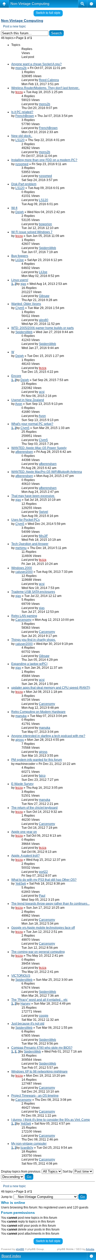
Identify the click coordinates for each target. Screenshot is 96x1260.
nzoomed (21, 164)
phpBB (20, 1249)
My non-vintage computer (29, 1143)
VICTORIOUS (20, 975)
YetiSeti (20, 883)
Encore (16, 376)
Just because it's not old (27, 1023)
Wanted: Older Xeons (26, 304)
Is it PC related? (22, 112)
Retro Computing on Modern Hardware (38, 712)
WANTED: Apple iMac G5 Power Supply (39, 448)
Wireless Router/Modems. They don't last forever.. (45, 88)
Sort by (68, 1171)
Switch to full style (48, 13)
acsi (42, 392)
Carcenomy (23, 620)
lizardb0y (26, 1147)
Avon (18, 404)
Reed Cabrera (49, 80)
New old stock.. (21, 136)
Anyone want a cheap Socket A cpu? (36, 64)
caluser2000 (24, 572)
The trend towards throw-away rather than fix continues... (50, 903)
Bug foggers (19, 256)
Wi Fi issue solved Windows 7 (31, 232)
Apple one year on (24, 832)
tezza (19, 92)
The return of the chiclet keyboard (34, 807)
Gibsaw (44, 296)
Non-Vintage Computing (29, 4)
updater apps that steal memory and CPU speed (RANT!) (50, 687)
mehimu (21, 548)
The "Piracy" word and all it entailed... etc (39, 1000)
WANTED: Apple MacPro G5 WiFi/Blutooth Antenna (46, 472)
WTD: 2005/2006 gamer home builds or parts (42, 328)
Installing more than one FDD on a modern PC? (44, 160)
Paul (42, 895)
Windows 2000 (21, 568)
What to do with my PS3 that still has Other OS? (44, 880)
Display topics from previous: (21, 1171)
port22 (43, 872)
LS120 (20, 140)
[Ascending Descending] (17, 1177)
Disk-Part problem (23, 184)
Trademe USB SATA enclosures (33, 592)
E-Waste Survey (22, 784)
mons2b (21, 68)
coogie (43, 1015)
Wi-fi (14, 208)
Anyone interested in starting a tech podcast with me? (48, 736)
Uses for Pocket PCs (25, 520)
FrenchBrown (24, 116)
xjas (23, 284)
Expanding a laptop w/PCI (29, 664)
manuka (21, 716)
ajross (19, 740)
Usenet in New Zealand (27, 400)
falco (42, 775)
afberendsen (24, 452)
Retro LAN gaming (24, 616)
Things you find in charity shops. (33, 640)
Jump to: (7, 1197)
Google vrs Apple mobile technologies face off (43, 927)
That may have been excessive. (33, 496)
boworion (45, 224)
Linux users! (19, 280)
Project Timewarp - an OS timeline (35, 1095)
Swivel (43, 512)
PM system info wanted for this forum (36, 760)
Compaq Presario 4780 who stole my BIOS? (41, 1047)
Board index (11, 1256)
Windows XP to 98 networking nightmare (39, 1071)
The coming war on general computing (38, 952)
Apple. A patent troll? (25, 855)
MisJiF (43, 536)
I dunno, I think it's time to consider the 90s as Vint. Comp (50, 1120)
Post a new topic (14, 26)
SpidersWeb (47, 248)
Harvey (25, 1003)
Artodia (90, 1249)
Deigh (19, 212)
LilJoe (19, 260)
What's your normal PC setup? (32, 424)
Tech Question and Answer (29, 544)
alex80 (43, 320)
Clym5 (19, 308)
